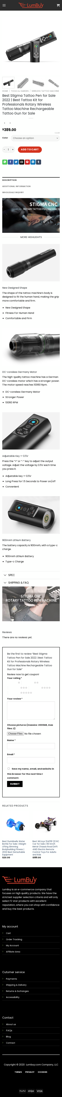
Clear (57, 133)
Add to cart (30, 149)
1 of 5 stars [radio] (12, 682)
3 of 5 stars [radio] (14, 687)
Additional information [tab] (16, 186)
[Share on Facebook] (10, 162)
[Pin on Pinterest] (27, 162)
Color (5, 138)
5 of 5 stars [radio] (14, 692)
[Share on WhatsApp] (4, 162)
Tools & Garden (20, 91)
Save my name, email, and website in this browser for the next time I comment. (30, 773)
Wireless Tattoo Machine (45, 91)
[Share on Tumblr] (38, 162)
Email (11, 754)
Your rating (14, 678)
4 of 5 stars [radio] (35, 687)
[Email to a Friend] (21, 162)
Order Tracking (14, 939)
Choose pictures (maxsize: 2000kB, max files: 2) (30, 726)
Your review (15, 698)
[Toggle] (5, 575)
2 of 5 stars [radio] (28, 682)
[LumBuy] (31, 5)
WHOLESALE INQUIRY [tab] (13, 192)
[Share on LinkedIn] (33, 162)
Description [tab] (9, 180)
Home (5, 91)
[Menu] (4, 5)
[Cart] (58, 5)
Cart (8, 933)
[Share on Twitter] (16, 162)
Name (11, 740)
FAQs (9, 1030)
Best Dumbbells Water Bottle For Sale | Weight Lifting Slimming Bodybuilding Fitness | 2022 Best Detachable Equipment (14, 848)
